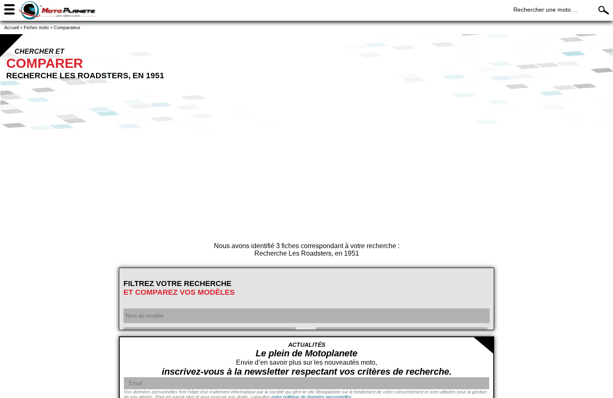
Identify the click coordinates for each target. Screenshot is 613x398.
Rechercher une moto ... (545, 9)
